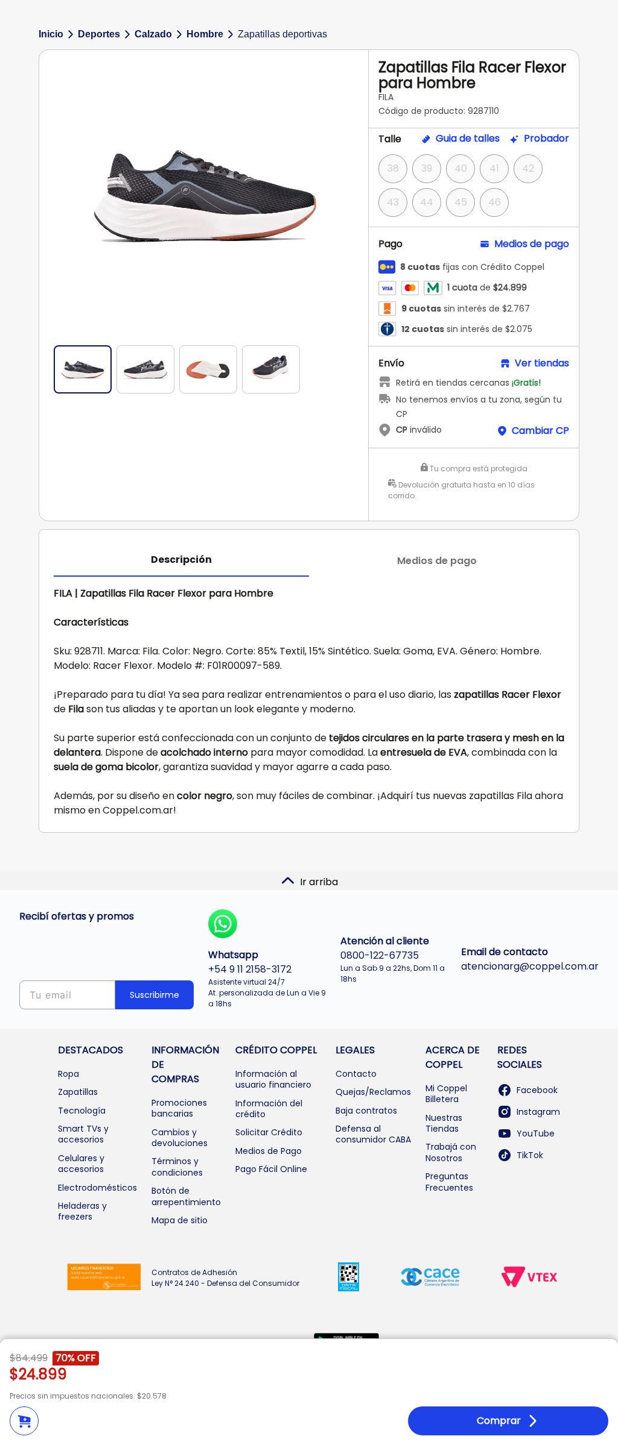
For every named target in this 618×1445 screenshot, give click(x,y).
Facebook (537, 1090)
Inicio (51, 34)
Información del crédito (268, 1108)
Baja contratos (366, 1111)
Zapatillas (78, 1092)
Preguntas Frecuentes (449, 1181)
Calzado (153, 34)
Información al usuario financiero (273, 1079)
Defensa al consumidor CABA (373, 1134)
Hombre (204, 34)
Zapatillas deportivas (282, 34)
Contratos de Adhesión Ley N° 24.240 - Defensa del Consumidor (225, 1277)
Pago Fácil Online (271, 1169)
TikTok (530, 1155)
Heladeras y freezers (82, 1211)
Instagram (538, 1112)
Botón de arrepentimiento (186, 1196)
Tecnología (82, 1111)
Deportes (99, 34)
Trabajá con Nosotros (450, 1152)
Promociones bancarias (179, 1108)
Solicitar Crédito (268, 1132)
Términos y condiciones (177, 1166)
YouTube (536, 1133)
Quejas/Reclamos (373, 1092)
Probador (546, 138)
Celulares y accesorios (81, 1163)
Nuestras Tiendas (443, 1123)
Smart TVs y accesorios (83, 1134)
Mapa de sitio (179, 1220)
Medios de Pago (268, 1151)
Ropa (68, 1074)
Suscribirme (154, 995)
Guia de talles (468, 138)
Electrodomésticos (97, 1188)
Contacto (356, 1074)
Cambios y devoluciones (179, 1137)
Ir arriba (319, 882)
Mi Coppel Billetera (446, 1093)
